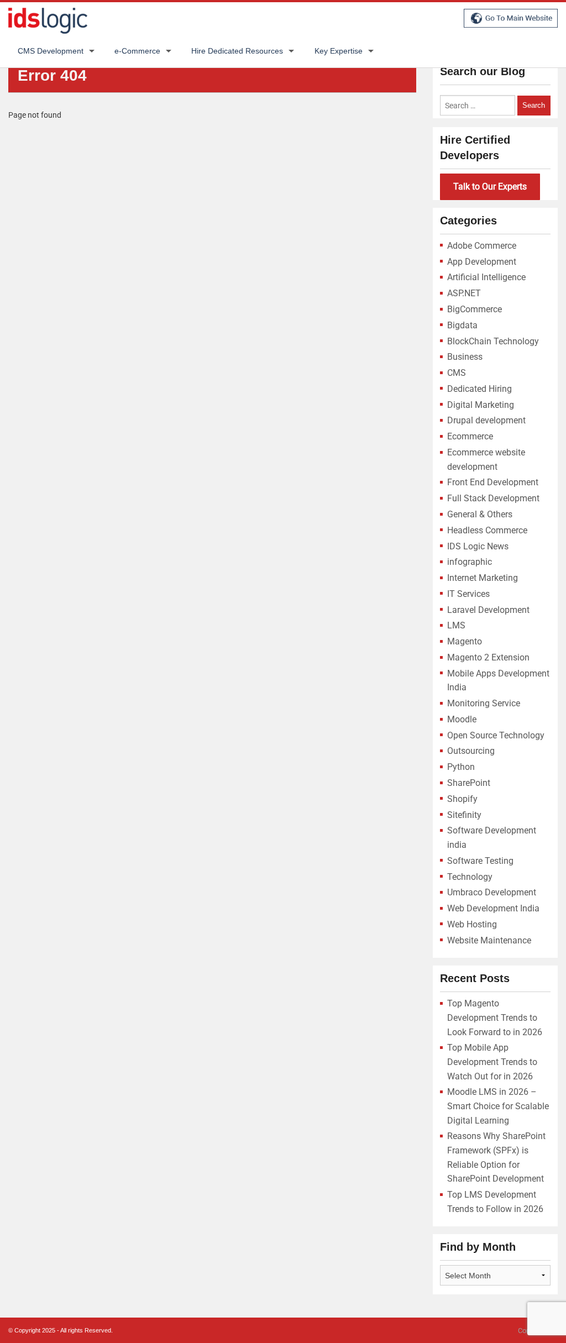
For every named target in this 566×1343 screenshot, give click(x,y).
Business (465, 357)
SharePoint (468, 783)
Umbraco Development (491, 892)
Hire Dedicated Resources (237, 50)
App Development (481, 261)
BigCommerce (474, 309)
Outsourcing (471, 751)
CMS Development (50, 50)
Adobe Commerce (481, 245)
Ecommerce (470, 436)
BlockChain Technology (493, 341)
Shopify (462, 799)
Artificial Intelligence (486, 277)
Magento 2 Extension (488, 657)
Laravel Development (488, 610)
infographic (469, 562)
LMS (456, 625)
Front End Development (492, 482)
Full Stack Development (493, 498)
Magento (464, 641)
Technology (469, 877)
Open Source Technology (495, 735)
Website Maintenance (489, 940)
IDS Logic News (478, 546)
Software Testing (480, 861)
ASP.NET (464, 293)
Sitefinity (464, 815)
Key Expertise (339, 50)
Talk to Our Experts (490, 186)
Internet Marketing (482, 578)
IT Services (468, 594)
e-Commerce (137, 50)
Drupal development (486, 420)
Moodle (461, 719)
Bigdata (462, 325)
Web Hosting (472, 924)
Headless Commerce (487, 530)
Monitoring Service (483, 703)
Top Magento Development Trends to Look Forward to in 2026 (494, 1017)
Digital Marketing (480, 405)
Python (461, 767)
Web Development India (493, 908)
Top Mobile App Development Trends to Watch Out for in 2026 (492, 1061)
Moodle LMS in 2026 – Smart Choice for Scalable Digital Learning (498, 1106)
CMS (456, 373)
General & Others (479, 514)
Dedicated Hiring (479, 389)
